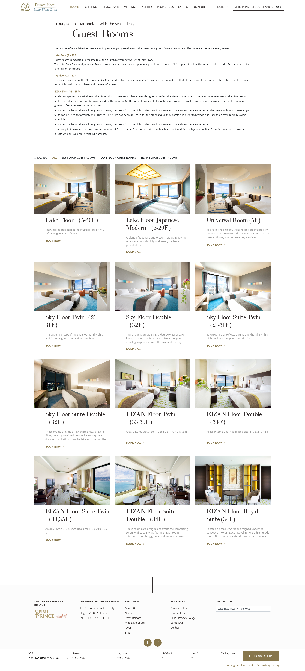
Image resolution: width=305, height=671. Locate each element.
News (128, 613)
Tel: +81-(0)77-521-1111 (94, 618)
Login (278, 6)
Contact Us (176, 623)
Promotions (165, 6)
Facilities (147, 6)
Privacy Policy (178, 608)
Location (199, 6)
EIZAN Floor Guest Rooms (159, 158)
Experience (91, 6)
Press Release (133, 618)
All (54, 158)
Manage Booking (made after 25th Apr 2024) (253, 665)
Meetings (130, 6)
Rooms (74, 6)
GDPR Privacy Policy (182, 618)
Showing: (41, 158)
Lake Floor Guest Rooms (118, 158)
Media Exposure (135, 623)
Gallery (183, 6)
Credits (174, 627)
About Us (130, 608)
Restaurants (111, 6)
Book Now (53, 240)
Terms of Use (178, 613)
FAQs (128, 627)
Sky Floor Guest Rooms (79, 158)
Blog (127, 632)
